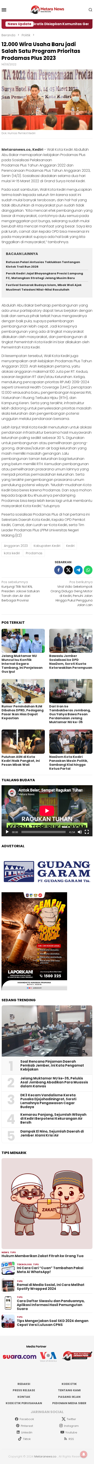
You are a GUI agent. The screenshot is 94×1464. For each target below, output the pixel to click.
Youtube (71, 1432)
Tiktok (27, 1439)
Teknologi (24, 1264)
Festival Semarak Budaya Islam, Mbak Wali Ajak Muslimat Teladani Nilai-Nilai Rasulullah (44, 287)
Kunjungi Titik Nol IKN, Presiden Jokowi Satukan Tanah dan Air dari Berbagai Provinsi (21, 591)
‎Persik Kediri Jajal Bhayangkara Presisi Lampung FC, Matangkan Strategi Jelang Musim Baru (44, 275)
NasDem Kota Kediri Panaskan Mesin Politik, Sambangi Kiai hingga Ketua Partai (68, 763)
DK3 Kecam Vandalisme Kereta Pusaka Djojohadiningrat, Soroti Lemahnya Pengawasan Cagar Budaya (48, 1101)
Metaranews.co (45, 1456)
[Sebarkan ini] (58, 570)
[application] (47, 810)
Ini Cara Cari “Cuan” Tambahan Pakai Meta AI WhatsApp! (50, 1270)
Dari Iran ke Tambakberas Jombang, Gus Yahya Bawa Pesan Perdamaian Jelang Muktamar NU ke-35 (70, 714)
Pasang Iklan (69, 1397)
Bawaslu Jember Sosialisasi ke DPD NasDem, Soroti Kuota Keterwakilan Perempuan (70, 662)
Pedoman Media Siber (69, 1403)
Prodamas (34, 553)
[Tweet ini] (68, 570)
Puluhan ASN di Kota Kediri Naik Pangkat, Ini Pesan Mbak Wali (21, 761)
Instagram (71, 1426)
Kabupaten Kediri (47, 546)
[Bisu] (80, 832)
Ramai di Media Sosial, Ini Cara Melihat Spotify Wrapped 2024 (50, 1287)
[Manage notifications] (83, 1454)
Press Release (24, 1390)
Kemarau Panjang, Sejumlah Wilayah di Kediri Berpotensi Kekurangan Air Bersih (53, 1118)
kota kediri (12, 553)
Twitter (71, 1419)
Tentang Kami (69, 1390)
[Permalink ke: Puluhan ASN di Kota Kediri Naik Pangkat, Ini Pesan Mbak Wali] (23, 741)
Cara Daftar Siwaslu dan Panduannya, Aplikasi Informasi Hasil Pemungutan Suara (51, 1305)
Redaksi (23, 1384)
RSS (71, 1439)
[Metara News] (47, 9)
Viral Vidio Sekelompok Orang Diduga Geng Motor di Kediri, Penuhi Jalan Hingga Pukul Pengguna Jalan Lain (71, 593)
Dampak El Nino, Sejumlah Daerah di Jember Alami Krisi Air (52, 1133)
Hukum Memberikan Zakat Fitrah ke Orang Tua (43, 1256)
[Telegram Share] (78, 570)
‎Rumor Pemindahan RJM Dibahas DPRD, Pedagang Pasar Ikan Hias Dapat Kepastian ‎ (23, 712)
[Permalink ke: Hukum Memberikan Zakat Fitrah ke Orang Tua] (47, 1203)
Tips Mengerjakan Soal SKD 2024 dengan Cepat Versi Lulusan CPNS (52, 1323)
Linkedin (26, 1432)
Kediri (70, 546)
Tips (13, 1252)
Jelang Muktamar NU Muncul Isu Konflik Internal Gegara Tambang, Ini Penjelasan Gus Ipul (22, 664)
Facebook (27, 1419)
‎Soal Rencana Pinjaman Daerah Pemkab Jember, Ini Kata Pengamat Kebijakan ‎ (52, 1065)
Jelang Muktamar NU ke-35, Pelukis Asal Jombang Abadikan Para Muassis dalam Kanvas (54, 1082)
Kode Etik (69, 1384)
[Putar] (7, 832)
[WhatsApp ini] (88, 570)
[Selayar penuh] (87, 832)
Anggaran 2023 (16, 546)
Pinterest (27, 1426)
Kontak (23, 1397)
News (5, 1252)
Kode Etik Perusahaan (24, 1403)
